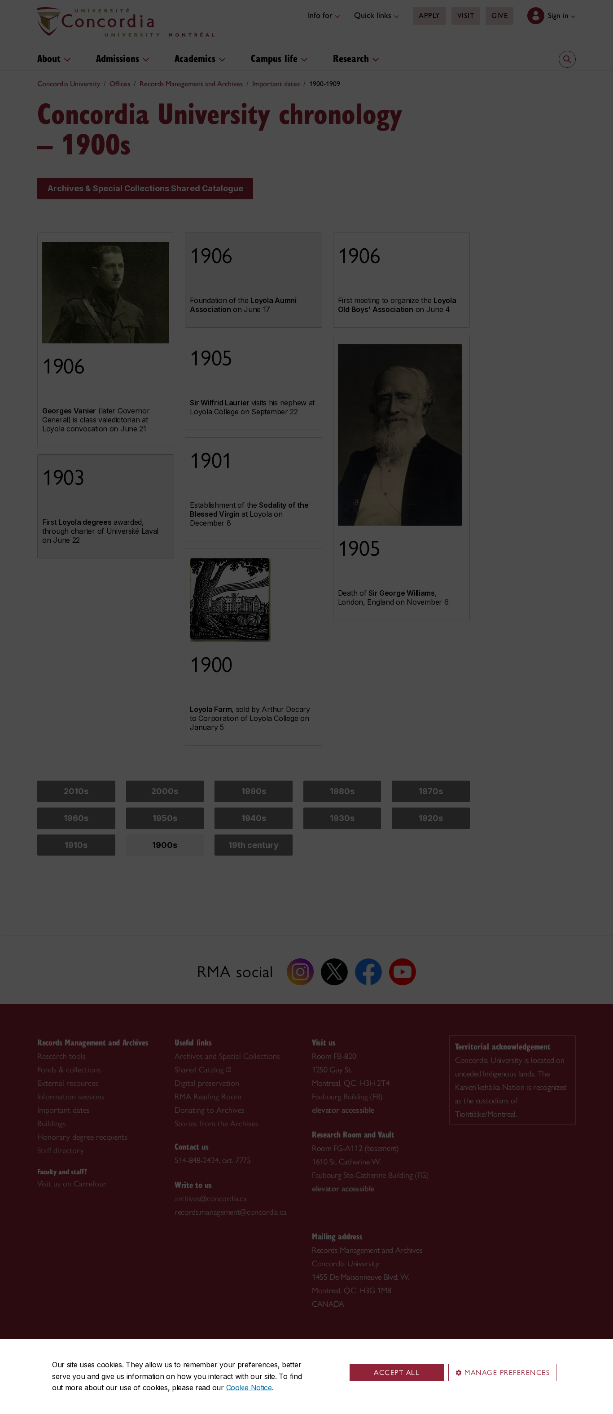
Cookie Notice (249, 1387)
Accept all (397, 1372)
